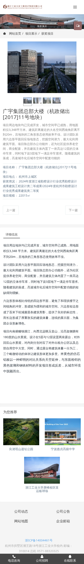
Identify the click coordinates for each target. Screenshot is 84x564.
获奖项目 (47, 33)
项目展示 (31, 33)
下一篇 (73, 210)
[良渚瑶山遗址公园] (21, 431)
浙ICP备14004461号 (39, 540)
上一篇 (10, 210)
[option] (42, 67)
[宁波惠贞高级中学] (63, 431)
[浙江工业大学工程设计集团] (22, 6)
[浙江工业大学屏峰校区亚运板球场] (42, 470)
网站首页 (14, 33)
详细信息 (12, 234)
